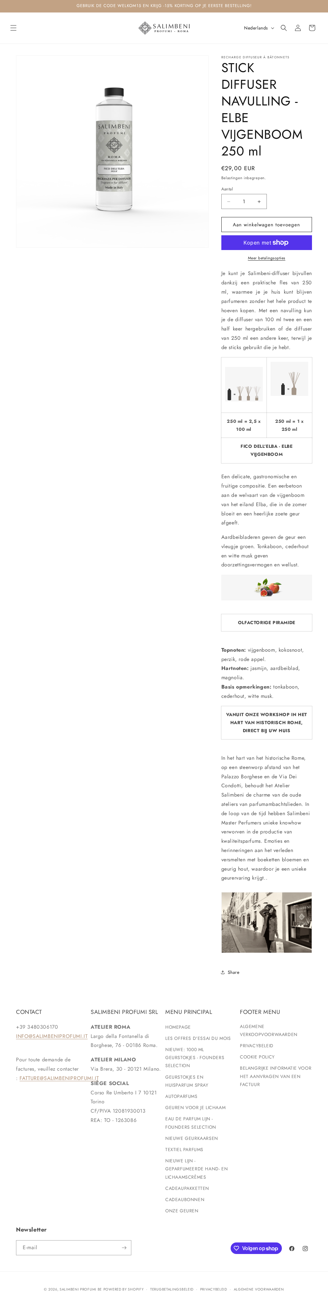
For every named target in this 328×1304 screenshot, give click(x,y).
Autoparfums (181, 1096)
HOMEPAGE (178, 1027)
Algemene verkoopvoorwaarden (269, 1030)
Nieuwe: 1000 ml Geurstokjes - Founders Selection (194, 1057)
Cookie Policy (257, 1057)
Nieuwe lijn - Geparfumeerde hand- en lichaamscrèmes (196, 1169)
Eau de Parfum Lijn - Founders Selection (190, 1123)
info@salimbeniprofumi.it (51, 1036)
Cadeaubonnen (184, 1199)
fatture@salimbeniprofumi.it (59, 1078)
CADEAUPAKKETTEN (187, 1188)
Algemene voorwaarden (259, 1289)
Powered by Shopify (123, 1289)
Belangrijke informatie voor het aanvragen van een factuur (275, 1076)
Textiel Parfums (184, 1149)
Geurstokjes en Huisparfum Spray (187, 1081)
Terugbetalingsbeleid (171, 1289)
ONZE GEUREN (182, 1211)
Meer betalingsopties (266, 258)
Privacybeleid (257, 1045)
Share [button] (234, 972)
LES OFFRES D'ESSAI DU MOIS (198, 1038)
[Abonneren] (124, 1247)
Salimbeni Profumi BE (81, 1289)
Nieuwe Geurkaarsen (191, 1138)
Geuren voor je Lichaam (195, 1107)
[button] (13, 28)
